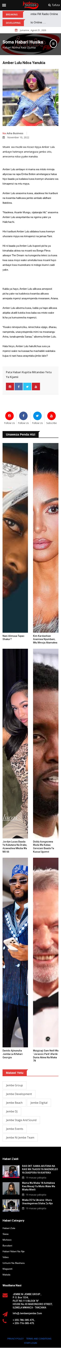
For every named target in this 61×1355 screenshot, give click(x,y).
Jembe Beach (14, 1103)
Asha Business (13, 133)
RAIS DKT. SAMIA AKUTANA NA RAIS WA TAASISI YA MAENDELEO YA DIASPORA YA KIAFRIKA (40, 1169)
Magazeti (7, 1268)
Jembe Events (14, 1129)
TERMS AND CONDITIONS (39, 1338)
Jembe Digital (38, 1103)
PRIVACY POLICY (15, 1338)
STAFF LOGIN (30, 1342)
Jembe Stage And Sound (21, 1120)
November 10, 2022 (18, 137)
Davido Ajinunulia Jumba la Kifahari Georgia (13, 1054)
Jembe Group (14, 1085)
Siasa (5, 1234)
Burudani (7, 1245)
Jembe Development (19, 1094)
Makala (6, 1274)
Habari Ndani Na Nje (14, 1251)
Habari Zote (9, 1228)
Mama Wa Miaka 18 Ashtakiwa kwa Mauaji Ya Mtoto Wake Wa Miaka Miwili (38, 1186)
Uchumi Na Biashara (14, 1263)
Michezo (7, 1239)
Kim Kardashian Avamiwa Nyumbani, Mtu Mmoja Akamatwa (45, 639)
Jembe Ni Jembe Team (20, 1137)
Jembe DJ (12, 1111)
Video (6, 1257)
